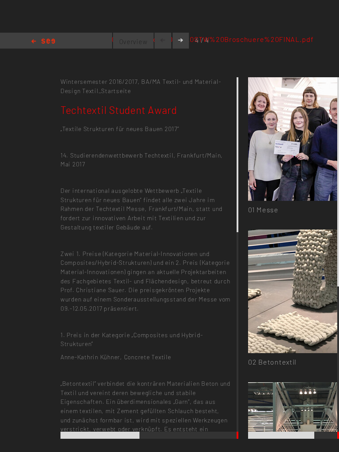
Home (43, 42)
